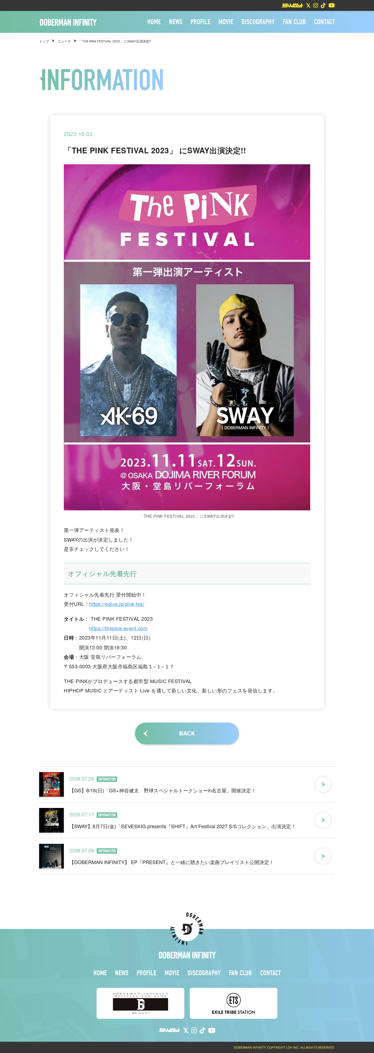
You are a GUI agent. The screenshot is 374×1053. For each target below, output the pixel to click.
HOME (154, 22)
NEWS (175, 22)
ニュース (64, 41)
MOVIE (225, 22)
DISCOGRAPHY (258, 22)
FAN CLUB (294, 22)
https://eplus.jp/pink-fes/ (116, 603)
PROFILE (200, 22)
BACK (187, 733)
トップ (44, 41)
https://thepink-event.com (118, 628)
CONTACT (324, 22)
